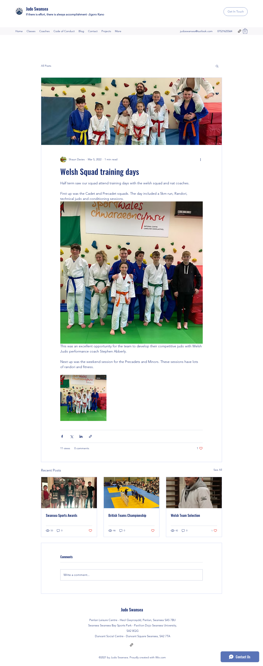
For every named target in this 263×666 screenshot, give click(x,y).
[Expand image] (83, 398)
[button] (245, 31)
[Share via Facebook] (62, 436)
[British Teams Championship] (131, 492)
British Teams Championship (127, 515)
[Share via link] (90, 436)
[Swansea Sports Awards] (69, 492)
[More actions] (200, 159)
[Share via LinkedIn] (81, 436)
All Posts (46, 65)
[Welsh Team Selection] (194, 492)
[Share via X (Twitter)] (71, 436)
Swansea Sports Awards (61, 515)
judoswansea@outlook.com (196, 31)
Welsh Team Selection (185, 515)
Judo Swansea (37, 9)
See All (218, 469)
